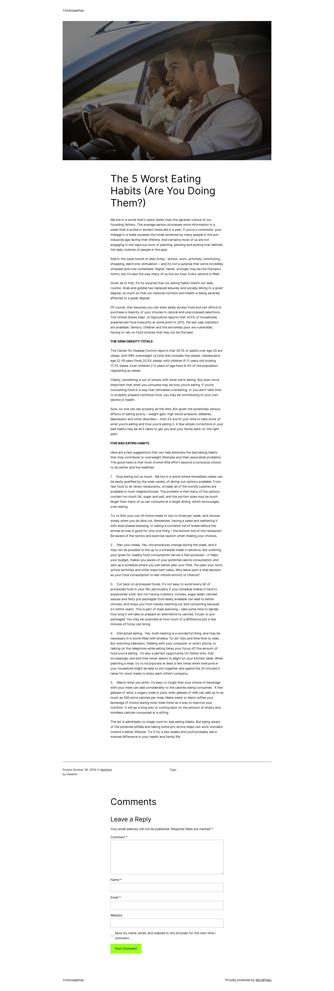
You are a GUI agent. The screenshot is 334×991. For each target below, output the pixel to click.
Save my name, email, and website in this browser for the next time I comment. (165, 935)
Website (116, 915)
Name (116, 880)
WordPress (263, 980)
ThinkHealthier (73, 10)
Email (115, 897)
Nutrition (106, 769)
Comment (119, 837)
